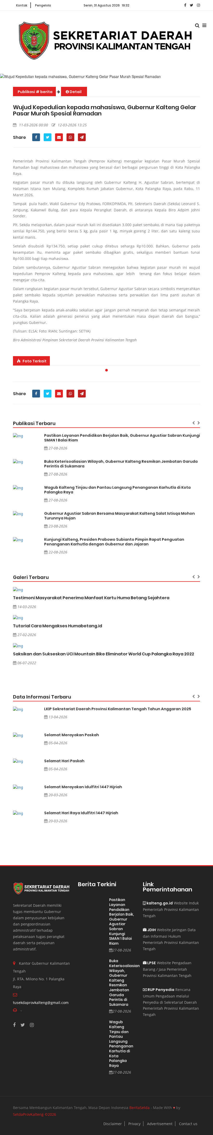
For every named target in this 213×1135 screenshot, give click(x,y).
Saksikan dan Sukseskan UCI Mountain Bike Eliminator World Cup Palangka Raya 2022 (103, 654)
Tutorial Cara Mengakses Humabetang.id (57, 626)
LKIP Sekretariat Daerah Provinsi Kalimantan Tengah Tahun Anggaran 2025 (117, 709)
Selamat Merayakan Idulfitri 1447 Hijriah (83, 787)
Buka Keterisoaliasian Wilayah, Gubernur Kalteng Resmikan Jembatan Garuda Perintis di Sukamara (121, 463)
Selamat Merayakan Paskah (71, 735)
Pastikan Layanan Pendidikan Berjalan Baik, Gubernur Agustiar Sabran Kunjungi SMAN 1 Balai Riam (122, 437)
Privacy (134, 1123)
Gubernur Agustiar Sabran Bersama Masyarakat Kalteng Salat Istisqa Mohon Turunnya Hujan (119, 515)
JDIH (151, 929)
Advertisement (159, 1123)
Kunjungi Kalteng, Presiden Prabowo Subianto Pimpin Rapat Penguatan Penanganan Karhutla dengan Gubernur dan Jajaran (114, 541)
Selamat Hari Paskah (64, 761)
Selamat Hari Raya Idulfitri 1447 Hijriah (81, 813)
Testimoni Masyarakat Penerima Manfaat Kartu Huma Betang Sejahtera (91, 598)
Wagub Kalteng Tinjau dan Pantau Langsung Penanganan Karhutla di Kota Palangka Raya (117, 489)
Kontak (21, 5)
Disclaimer (112, 1123)
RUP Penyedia (160, 989)
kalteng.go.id (159, 903)
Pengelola (43, 5)
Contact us (188, 1123)
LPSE (151, 963)
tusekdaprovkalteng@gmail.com (41, 1002)
